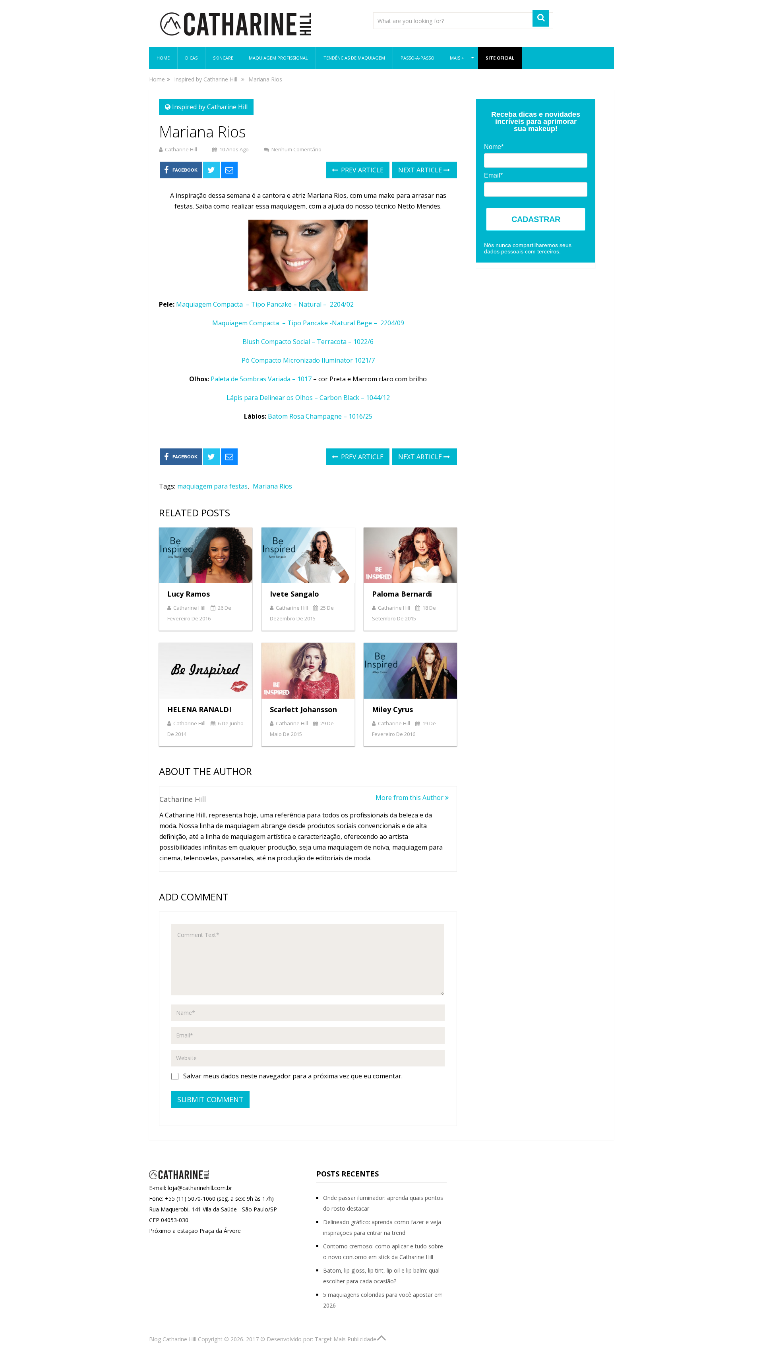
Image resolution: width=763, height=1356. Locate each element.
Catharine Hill (181, 149)
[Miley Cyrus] (410, 670)
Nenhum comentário (296, 149)
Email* (493, 175)
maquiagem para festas (212, 486)
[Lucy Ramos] (205, 555)
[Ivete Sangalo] (308, 555)
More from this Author (410, 797)
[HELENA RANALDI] (205, 670)
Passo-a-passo (417, 58)
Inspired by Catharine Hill (210, 106)
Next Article (420, 170)
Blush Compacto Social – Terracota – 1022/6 (308, 341)
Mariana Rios (272, 486)
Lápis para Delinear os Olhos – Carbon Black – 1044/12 (308, 397)
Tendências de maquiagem (354, 58)
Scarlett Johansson (303, 709)
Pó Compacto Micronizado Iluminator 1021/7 (308, 360)
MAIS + (457, 58)
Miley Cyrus (392, 709)
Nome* (494, 146)
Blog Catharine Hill (172, 1339)
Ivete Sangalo (294, 594)
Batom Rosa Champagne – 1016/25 (320, 416)
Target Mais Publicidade (345, 1339)
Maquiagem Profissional (278, 58)
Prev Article (361, 170)
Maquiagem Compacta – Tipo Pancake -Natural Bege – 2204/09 (308, 323)
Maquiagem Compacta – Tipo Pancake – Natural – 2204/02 (265, 304)
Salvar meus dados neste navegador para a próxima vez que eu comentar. (293, 1076)
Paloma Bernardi (402, 594)
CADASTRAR (535, 219)
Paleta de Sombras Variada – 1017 (262, 379)
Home (163, 58)
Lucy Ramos (188, 594)
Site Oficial (500, 58)
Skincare (223, 58)
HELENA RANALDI (199, 709)
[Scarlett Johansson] (308, 670)
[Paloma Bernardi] (410, 555)
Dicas (191, 58)
